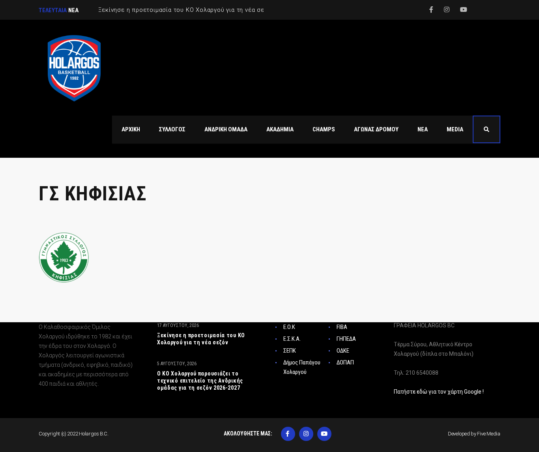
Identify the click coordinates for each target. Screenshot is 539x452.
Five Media (488, 434)
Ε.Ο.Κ (289, 327)
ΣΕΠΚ (289, 350)
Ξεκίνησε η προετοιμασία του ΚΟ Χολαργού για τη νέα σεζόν (201, 339)
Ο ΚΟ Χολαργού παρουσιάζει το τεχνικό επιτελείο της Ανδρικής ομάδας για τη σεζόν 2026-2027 (200, 380)
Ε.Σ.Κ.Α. (292, 338)
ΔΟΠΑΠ (345, 362)
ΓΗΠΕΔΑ (346, 338)
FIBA (342, 327)
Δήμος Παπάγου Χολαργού (301, 367)
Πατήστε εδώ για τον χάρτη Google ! (439, 391)
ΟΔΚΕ (343, 350)
